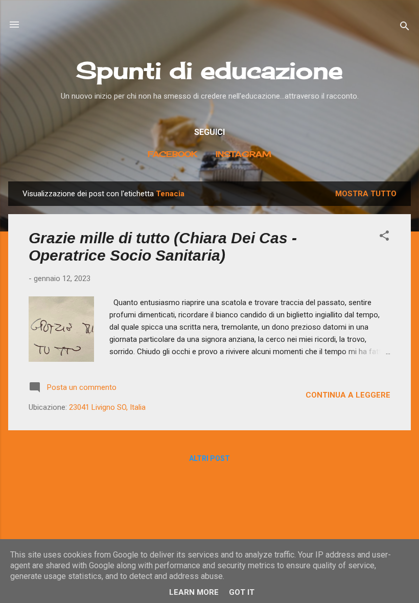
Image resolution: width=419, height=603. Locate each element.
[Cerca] (405, 27)
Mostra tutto (366, 193)
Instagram (243, 154)
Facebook (172, 154)
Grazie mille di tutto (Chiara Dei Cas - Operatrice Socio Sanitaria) (163, 246)
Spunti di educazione (209, 70)
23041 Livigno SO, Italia (107, 407)
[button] (384, 237)
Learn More (194, 592)
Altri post (209, 458)
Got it (241, 592)
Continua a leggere (348, 395)
